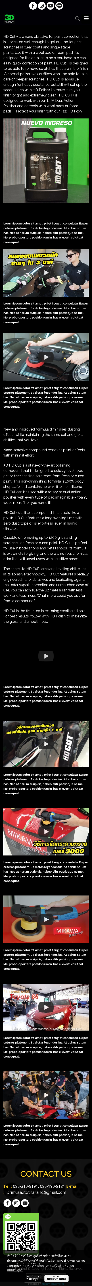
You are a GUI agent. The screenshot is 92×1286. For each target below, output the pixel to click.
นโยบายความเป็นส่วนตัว (52, 1265)
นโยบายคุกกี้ (15, 1270)
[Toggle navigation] (86, 19)
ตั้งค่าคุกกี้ (33, 1278)
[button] (76, 18)
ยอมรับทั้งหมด (56, 1278)
